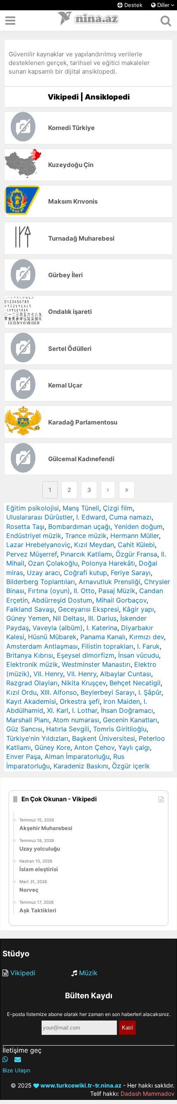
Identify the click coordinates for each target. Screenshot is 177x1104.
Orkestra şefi (80, 701)
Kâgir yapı (138, 609)
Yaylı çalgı (134, 747)
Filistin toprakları (107, 646)
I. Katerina (101, 628)
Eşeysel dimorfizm (85, 655)
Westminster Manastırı (96, 664)
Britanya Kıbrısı (29, 655)
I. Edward (90, 517)
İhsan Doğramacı (127, 710)
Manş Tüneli (81, 508)
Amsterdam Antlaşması (42, 646)
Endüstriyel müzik (33, 535)
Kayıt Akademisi (31, 701)
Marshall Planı (27, 720)
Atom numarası (76, 720)
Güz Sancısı (24, 729)
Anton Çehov (94, 747)
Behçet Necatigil (135, 683)
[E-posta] (17, 1059)
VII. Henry (48, 674)
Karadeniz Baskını (81, 766)
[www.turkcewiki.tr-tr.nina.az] (88, 20)
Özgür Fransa (136, 554)
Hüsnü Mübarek (52, 637)
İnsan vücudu (138, 655)
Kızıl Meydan (94, 544)
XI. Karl (57, 710)
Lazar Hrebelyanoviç (38, 544)
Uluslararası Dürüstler (39, 517)
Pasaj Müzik (116, 591)
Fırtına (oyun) (49, 591)
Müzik (88, 973)
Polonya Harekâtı (108, 563)
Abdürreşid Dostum (62, 600)
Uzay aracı (43, 572)
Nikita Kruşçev (83, 683)
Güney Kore (52, 747)
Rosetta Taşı (25, 526)
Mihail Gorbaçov (121, 600)
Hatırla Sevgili (67, 729)
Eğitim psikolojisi (32, 508)
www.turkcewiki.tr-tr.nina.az (80, 1085)
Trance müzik (86, 535)
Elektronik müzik (32, 664)
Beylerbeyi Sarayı (108, 692)
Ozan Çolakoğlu (53, 563)
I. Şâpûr (149, 692)
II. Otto (84, 591)
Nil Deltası (68, 618)
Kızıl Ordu (21, 692)
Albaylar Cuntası (125, 674)
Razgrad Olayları (32, 683)
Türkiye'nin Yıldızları (37, 738)
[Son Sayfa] (127, 490)
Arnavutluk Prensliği (109, 582)
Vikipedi (22, 973)
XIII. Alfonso (58, 692)
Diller (163, 5)
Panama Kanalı (103, 637)
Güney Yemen (27, 618)
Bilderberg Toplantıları (40, 582)
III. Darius (102, 618)
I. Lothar (84, 710)
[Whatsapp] (5, 1059)
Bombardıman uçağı (79, 526)
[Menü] (10, 20)
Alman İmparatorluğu (76, 756)
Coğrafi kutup (85, 572)
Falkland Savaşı (30, 609)
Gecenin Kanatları (130, 720)
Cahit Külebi (136, 544)
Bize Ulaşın (16, 1070)
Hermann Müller (134, 535)
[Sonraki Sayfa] (108, 490)
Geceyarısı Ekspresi (88, 609)
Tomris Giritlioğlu (120, 729)
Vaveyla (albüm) (58, 628)
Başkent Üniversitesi (103, 738)
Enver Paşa (23, 756)
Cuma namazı (130, 517)
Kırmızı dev (146, 637)
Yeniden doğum (138, 526)
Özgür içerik (131, 766)
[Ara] (165, 20)
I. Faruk (148, 646)
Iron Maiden (121, 701)
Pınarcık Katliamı (86, 554)
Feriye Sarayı (131, 572)
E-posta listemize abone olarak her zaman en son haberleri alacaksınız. (88, 1014)
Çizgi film (118, 508)
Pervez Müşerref (31, 554)
